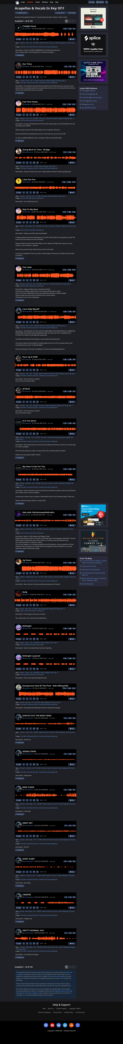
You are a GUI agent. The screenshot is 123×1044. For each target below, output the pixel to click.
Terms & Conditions (44, 1012)
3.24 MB (35, 118)
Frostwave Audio (96, 97)
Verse (50, 166)
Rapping (54, 196)
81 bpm (21, 702)
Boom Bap (28, 226)
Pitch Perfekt (86, 94)
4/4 (31, 43)
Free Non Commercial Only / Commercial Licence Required (38, 47)
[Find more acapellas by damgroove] (23, 698)
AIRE (83, 104)
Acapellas (30, 2)
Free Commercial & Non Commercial (32, 120)
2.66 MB (35, 405)
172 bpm (22, 196)
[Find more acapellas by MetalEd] (23, 77)
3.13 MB (39, 840)
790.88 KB (36, 643)
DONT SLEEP (28, 858)
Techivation (91, 91)
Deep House (30, 577)
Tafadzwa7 (27, 423)
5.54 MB (39, 284)
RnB (26, 609)
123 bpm (22, 768)
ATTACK (26, 388)
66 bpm (21, 911)
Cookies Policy (68, 1012)
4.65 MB (35, 43)
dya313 (26, 594)
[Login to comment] (34, 39)
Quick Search (61, 13)
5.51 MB (40, 577)
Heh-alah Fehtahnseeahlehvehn (38, 512)
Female (55, 118)
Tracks (37, 2)
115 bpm (22, 732)
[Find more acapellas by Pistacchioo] (23, 639)
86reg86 (26, 563)
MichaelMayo (28, 311)
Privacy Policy (57, 1012)
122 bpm (22, 405)
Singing (62, 43)
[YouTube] (52, 1025)
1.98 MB (38, 911)
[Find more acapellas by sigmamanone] (23, 162)
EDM (27, 166)
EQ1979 (84, 101)
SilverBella (27, 104)
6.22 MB (37, 483)
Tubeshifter (85, 97)
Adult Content (43, 43)
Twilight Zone (29, 26)
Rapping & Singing (55, 405)
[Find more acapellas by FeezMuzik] (23, 192)
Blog (51, 2)
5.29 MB (37, 437)
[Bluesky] (58, 1025)
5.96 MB (39, 529)
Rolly (24, 592)
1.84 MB (35, 374)
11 (74, 104)
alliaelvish (27, 515)
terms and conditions (59, 976)
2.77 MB (34, 609)
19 (74, 270)
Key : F (64, 81)
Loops (23, 2)
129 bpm (22, 804)
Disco (28, 326)
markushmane (28, 718)
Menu (22, 13)
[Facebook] (46, 1025)
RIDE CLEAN (28, 787)
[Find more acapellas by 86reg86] (23, 573)
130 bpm (22, 875)
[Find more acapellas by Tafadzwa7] (23, 433)
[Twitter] (65, 1025)
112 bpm (22, 947)
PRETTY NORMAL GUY (33, 930)
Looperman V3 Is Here (89, 566)
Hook (51, 643)
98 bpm (21, 226)
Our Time (27, 64)
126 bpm (22, 166)
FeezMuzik (27, 182)
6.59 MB (38, 226)
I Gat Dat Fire (29, 179)
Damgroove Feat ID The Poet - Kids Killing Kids (45, 685)
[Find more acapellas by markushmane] (23, 728)
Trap (27, 374)
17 (74, 182)
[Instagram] (77, 1025)
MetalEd (26, 66)
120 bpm (22, 326)
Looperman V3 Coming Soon (91, 569)
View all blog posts (88, 584)
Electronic (29, 284)
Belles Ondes (93, 101)
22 (74, 212)
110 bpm (22, 81)
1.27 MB (37, 196)
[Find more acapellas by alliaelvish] (23, 525)
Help (56, 2)
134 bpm (22, 43)
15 (74, 688)
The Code (27, 267)
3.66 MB (39, 947)
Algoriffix (95, 94)
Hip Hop (28, 196)
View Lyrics (20, 55)
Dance (27, 643)
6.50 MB (37, 702)
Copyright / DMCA (74, 1008)
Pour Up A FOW (29, 356)
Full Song (68, 43)
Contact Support (61, 1008)
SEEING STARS (29, 751)
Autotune (49, 118)
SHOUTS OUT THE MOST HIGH (36, 715)
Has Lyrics (52, 43)
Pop (27, 118)
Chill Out (28, 768)
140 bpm (22, 529)
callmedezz (27, 29)
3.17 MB (35, 81)
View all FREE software (89, 108)
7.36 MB (36, 326)
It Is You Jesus (29, 420)
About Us (51, 1008)
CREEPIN (26, 894)
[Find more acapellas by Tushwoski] (23, 370)
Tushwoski (27, 359)
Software (45, 2)
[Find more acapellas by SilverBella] (23, 115)
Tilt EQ (84, 91)
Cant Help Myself (30, 309)
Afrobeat (28, 483)
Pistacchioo (27, 628)
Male (57, 43)
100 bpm (22, 118)
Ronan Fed (90, 104)
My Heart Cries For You (33, 466)
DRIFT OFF (27, 823)
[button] (106, 2)
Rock (27, 43)
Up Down (27, 560)
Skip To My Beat (30, 209)
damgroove (27, 688)
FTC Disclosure (80, 1012)
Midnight (27, 625)
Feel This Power (30, 101)
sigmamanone (28, 152)
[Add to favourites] (30, 39)
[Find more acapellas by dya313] (23, 605)
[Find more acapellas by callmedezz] (23, 39)
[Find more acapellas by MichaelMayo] (23, 322)
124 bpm (22, 374)
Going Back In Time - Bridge (36, 149)
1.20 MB (35, 166)
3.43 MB (38, 768)
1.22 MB (38, 875)
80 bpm (21, 437)
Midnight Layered (31, 655)
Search (72, 13)
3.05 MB (35, 732)
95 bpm (21, 483)
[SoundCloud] (71, 1025)
